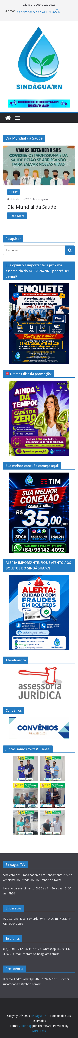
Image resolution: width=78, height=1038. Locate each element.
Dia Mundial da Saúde (31, 206)
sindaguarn (42, 199)
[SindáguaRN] (8, 118)
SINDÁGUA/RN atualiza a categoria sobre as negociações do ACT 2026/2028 (44, 13)
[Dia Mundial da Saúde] (39, 165)
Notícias (13, 192)
